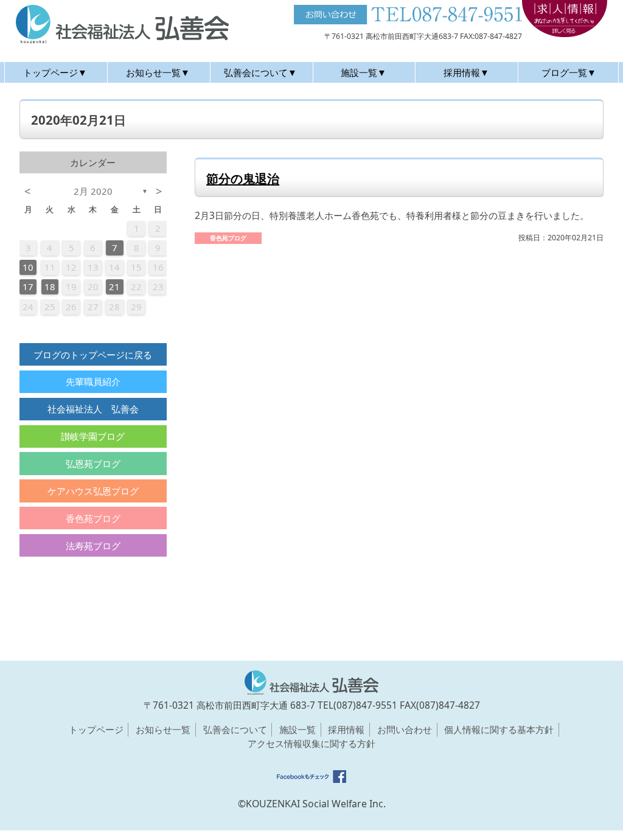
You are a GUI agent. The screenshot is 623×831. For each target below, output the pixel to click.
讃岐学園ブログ (93, 436)
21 (114, 286)
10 (28, 267)
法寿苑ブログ (93, 545)
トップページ (96, 729)
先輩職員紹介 (93, 381)
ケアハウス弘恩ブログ (93, 491)
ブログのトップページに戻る (92, 354)
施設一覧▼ (363, 72)
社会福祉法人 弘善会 (93, 408)
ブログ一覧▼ (568, 72)
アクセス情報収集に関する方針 (311, 743)
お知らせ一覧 (163, 729)
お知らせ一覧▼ (158, 72)
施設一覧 (297, 729)
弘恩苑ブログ (93, 463)
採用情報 (346, 729)
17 (28, 286)
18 (49, 286)
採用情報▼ (466, 72)
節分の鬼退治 (242, 178)
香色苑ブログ (93, 518)
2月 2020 (93, 191)
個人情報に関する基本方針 (499, 729)
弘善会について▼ (260, 72)
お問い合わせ (404, 729)
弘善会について (235, 729)
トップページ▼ (55, 72)
